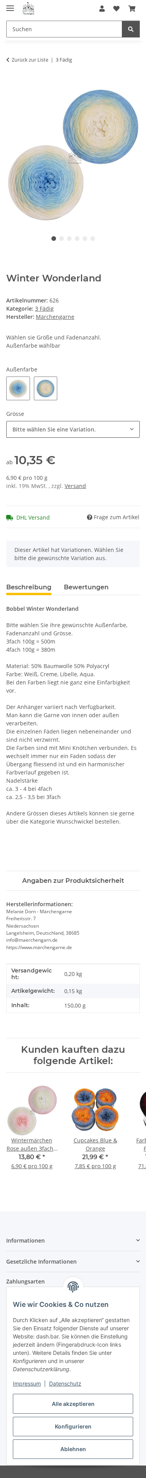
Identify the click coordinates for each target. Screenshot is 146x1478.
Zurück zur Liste (30, 59)
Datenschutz (65, 1383)
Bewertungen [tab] (86, 587)
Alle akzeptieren (73, 1403)
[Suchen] (131, 29)
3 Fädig (44, 308)
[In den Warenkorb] (12, 84)
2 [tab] (61, 238)
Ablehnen (73, 1449)
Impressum (27, 1383)
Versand (75, 486)
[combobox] (73, 429)
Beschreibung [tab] (28, 587)
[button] (102, 8)
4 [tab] (77, 238)
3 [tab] (69, 238)
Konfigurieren (73, 1426)
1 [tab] (53, 238)
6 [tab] (92, 238)
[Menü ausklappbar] (10, 5)
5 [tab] (85, 238)
